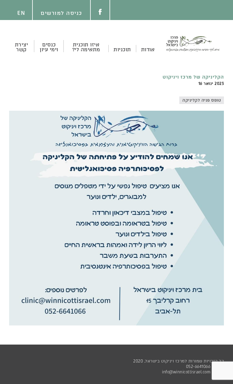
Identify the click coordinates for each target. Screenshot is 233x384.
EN (21, 13)
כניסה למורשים (61, 13)
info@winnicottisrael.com (186, 372)
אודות (148, 49)
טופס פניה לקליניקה (201, 100)
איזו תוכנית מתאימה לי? (86, 47)
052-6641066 (198, 366)
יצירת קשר (21, 47)
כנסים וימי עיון (49, 47)
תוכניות (122, 49)
